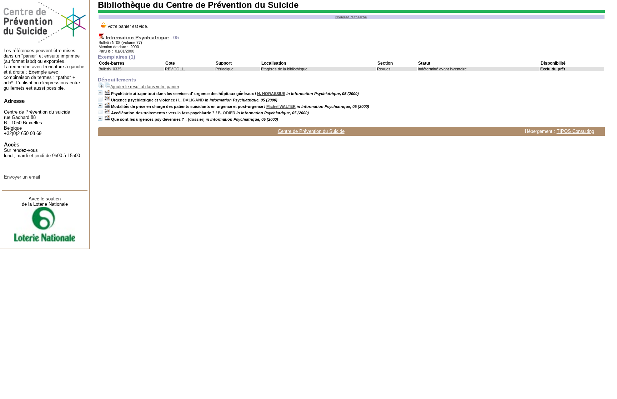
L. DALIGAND (191, 100)
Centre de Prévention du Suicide (311, 131)
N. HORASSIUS (271, 93)
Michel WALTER (281, 106)
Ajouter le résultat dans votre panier (144, 86)
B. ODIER (226, 113)
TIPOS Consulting (575, 131)
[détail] (100, 92)
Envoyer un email (22, 177)
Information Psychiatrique (137, 37)
